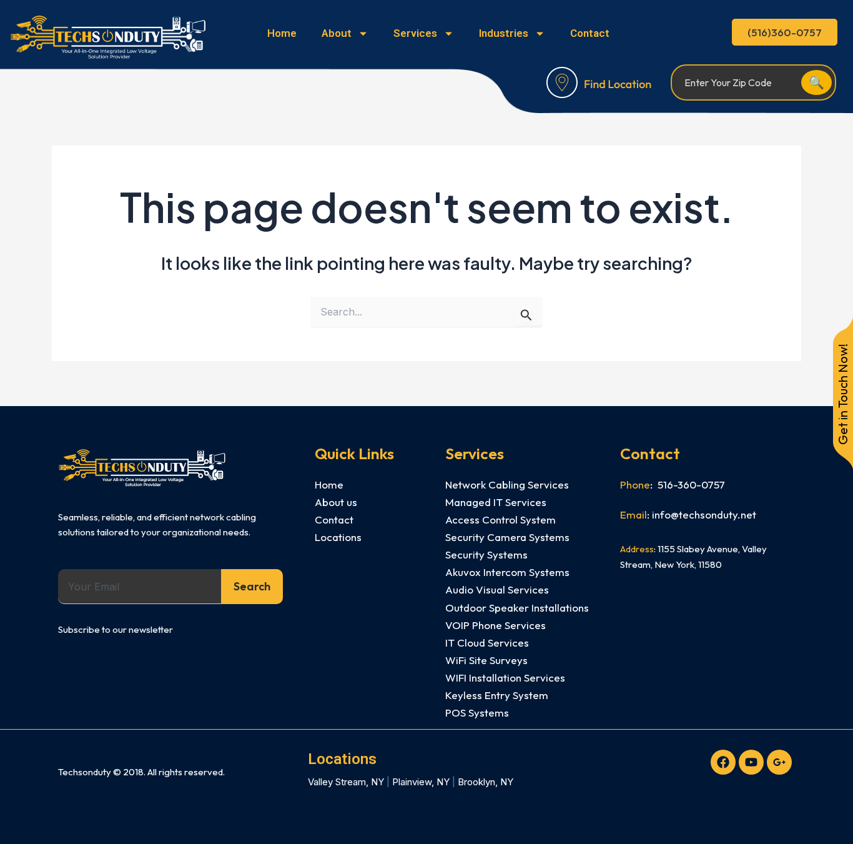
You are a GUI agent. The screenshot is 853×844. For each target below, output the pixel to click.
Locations (342, 759)
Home (282, 33)
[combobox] (139, 586)
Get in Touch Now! (843, 394)
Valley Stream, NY (346, 782)
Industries (503, 33)
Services (415, 33)
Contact (589, 33)
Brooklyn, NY (485, 782)
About (337, 33)
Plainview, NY (421, 782)
